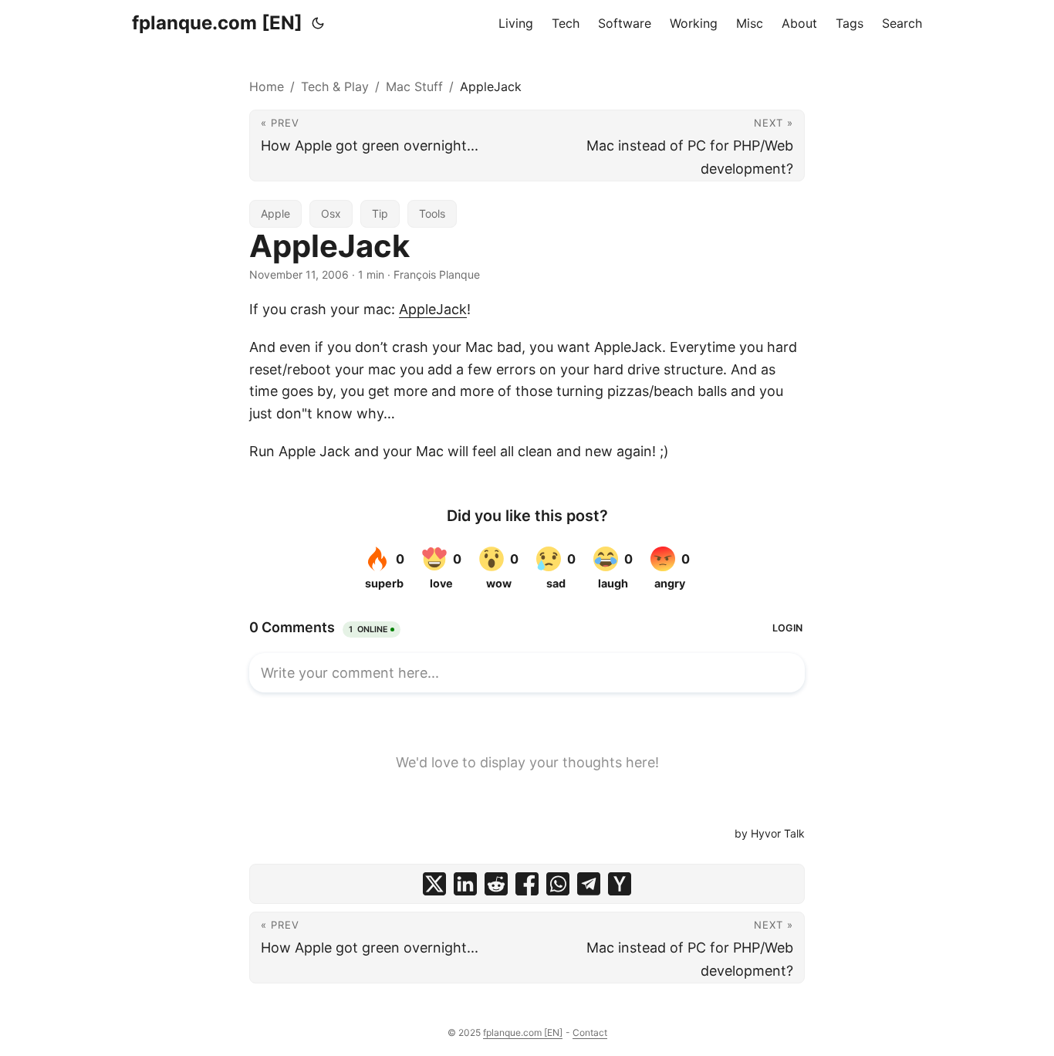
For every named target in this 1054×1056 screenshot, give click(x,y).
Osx (331, 213)
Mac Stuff (414, 86)
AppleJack (433, 309)
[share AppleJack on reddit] (496, 883)
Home (266, 86)
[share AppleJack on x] (434, 883)
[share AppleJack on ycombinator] (619, 883)
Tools (432, 213)
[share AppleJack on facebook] (527, 883)
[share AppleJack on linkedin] (465, 883)
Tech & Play (335, 86)
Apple (275, 213)
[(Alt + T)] (318, 23)
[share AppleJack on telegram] (588, 883)
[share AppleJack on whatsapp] (557, 883)
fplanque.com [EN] (217, 23)
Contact (590, 1032)
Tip (380, 213)
